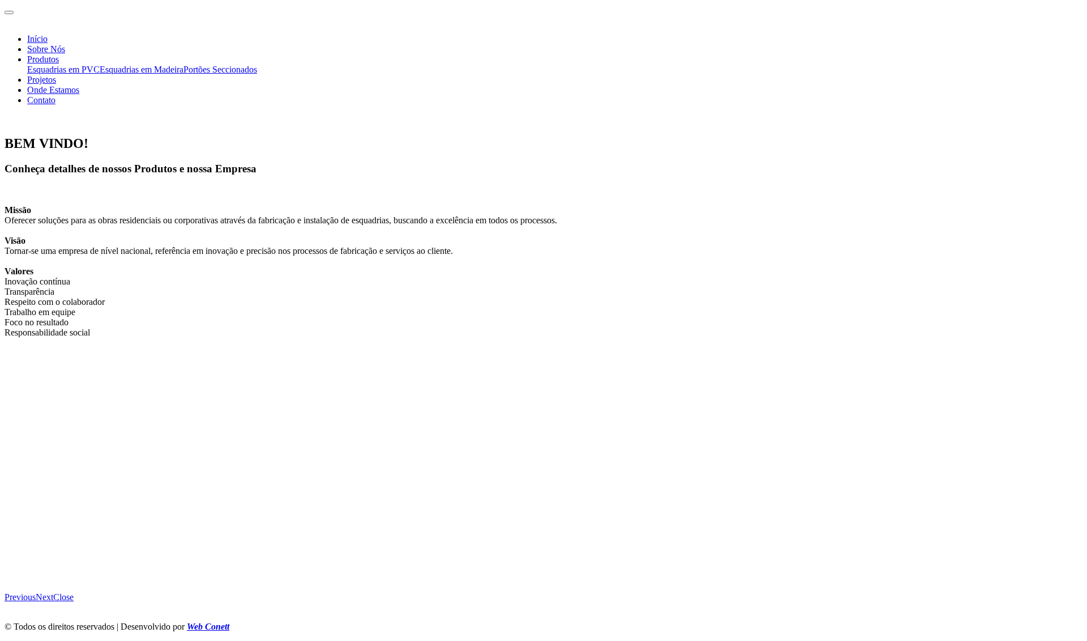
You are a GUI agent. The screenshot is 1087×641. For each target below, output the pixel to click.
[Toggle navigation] (9, 12)
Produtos (43, 59)
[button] (20, 597)
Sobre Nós (46, 49)
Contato (41, 100)
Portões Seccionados (220, 69)
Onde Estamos (53, 90)
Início (37, 39)
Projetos (41, 79)
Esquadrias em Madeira (141, 69)
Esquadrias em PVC (63, 69)
